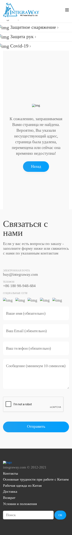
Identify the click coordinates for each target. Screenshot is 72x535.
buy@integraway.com (20, 274)
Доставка (10, 491)
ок (60, 515)
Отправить (36, 426)
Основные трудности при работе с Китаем (36, 479)
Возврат (9, 498)
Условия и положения (20, 504)
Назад (36, 166)
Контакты (10, 473)
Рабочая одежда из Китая (22, 486)
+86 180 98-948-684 (19, 285)
